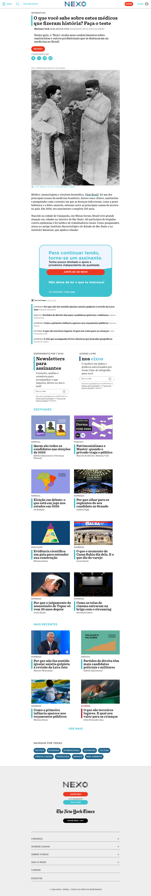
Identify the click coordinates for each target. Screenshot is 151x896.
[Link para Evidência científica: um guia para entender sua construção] (50, 533)
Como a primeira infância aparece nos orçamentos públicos (76, 323)
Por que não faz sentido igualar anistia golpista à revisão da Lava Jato (52, 664)
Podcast (78, 442)
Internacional (71, 750)
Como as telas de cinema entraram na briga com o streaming (93, 606)
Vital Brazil (92, 194)
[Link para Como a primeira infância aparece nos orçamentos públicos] (50, 692)
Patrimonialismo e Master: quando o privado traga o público (94, 449)
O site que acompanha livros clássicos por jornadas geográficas (78, 339)
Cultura (104, 750)
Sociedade (89, 750)
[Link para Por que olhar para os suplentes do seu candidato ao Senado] (93, 481)
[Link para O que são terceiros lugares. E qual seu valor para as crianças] (100, 692)
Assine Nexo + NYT (75, 820)
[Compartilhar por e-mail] (45, 58)
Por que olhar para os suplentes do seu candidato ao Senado (92, 503)
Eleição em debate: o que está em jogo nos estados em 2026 (49, 503)
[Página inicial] (75, 3)
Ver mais (75, 728)
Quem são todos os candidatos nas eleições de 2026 (52, 449)
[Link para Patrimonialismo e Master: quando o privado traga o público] (93, 427)
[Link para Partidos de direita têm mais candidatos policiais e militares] (100, 642)
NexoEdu (38, 49)
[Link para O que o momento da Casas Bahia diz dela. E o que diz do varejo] (93, 533)
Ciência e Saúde (43, 756)
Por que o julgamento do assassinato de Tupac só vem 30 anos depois (52, 606)
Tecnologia (62, 756)
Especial (36, 442)
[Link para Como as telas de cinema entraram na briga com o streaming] (93, 584)
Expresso (38, 307)
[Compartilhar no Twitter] (39, 58)
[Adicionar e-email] (64, 391)
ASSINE (129, 4)
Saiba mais (51, 300)
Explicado (37, 547)
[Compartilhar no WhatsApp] (50, 58)
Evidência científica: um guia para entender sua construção (51, 554)
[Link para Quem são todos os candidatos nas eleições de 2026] (50, 427)
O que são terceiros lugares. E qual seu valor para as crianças (76, 331)
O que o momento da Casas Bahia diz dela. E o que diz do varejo (95, 554)
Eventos (36, 878)
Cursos (36, 870)
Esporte (77, 756)
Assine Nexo (75, 794)
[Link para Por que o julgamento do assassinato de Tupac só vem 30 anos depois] (50, 584)
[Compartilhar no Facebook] (33, 58)
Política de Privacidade (44, 398)
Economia (53, 750)
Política (39, 750)
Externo (38, 331)
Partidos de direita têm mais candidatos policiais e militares (76, 315)
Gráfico (38, 315)
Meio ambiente (94, 756)
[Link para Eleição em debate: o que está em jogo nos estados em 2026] (50, 481)
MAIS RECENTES (30, 4)
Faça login (75, 802)
